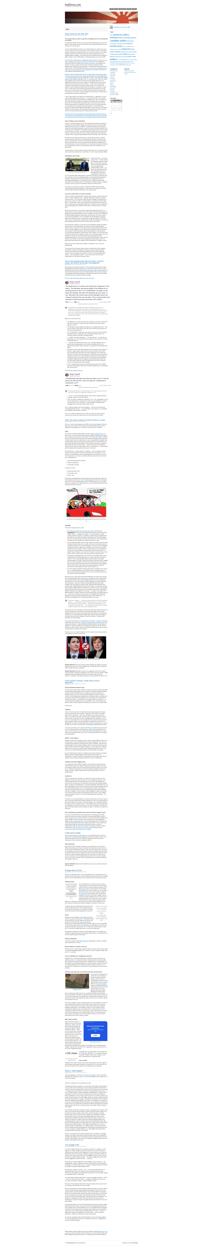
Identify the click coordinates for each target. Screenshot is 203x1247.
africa (111, 35)
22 (119, 108)
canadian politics (118, 40)
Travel (111, 91)
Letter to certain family (129, 70)
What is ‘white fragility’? (90, 1075)
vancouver (122, 64)
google (120, 49)
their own (81, 893)
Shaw (81, 917)
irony (133, 49)
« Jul (111, 113)
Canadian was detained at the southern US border (80, 61)
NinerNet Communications (130, 72)
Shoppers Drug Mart (78, 821)
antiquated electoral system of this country (84, 531)
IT (110, 83)
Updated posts (113, 94)
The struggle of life (72, 1145)
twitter (120, 63)
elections (124, 46)
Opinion (111, 86)
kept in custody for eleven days (88, 63)
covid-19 (129, 44)
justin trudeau (115, 52)
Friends (111, 78)
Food (111, 77)
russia (119, 61)
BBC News (68, 1024)
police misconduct (123, 56)
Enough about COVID (73, 870)
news (125, 54)
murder (120, 54)
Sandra (126, 73)
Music (111, 85)
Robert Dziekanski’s (84, 941)
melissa (134, 52)
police (116, 56)
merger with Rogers (84, 922)
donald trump (116, 46)
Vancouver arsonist (77, 989)
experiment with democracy (96, 433)
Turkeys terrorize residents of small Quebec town (76, 835)
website (85, 893)
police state (132, 56)
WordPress (83, 1242)
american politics (121, 34)
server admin (123, 61)
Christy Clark (84, 578)
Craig (74, 35)
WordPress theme (127, 1242)
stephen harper (130, 61)
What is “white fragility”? (74, 1071)
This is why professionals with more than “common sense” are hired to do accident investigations (84, 262)
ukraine (123, 63)
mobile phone (114, 54)
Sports (111, 89)
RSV (76, 818)
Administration (113, 70)
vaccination (112, 64)
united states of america (130, 63)
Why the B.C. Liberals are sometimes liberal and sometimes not (89, 622)
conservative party (121, 43)
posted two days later (78, 370)
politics (113, 59)
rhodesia (124, 59)
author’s (79, 1130)
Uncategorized (113, 92)
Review (111, 88)
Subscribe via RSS (122, 27)
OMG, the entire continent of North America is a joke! (85, 420)
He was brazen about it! (101, 983)
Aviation (112, 72)
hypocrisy (126, 49)
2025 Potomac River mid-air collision (92, 270)
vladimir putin (128, 64)
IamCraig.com (73, 4)
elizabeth (128, 46)
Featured (112, 75)
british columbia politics (127, 38)
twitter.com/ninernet (93, 729)
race (118, 59)
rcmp (120, 59)
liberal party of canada (126, 52)
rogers (128, 59)
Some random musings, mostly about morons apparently (82, 681)
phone (129, 54)
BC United (96, 597)
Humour (112, 81)
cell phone (130, 41)
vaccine (117, 64)
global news (115, 49)
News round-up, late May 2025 (76, 34)
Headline (112, 80)
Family (111, 73)
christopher (113, 43)
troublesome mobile (114, 63)
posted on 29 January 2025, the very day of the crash (81, 278)
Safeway (84, 888)
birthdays (114, 37)
